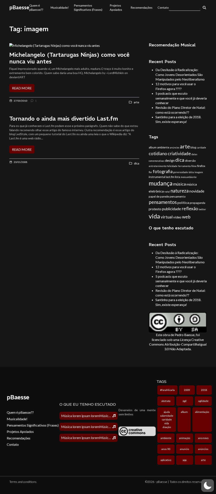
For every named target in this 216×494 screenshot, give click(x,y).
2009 (187, 390)
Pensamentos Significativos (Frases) (88, 7)
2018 (204, 390)
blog (193, 147)
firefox (201, 166)
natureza (179, 191)
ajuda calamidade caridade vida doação (166, 419)
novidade (196, 191)
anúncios (174, 147)
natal (167, 191)
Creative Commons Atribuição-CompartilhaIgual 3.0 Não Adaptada (178, 344)
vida (154, 216)
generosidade (180, 172)
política (183, 203)
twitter (202, 209)
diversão (190, 160)
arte (185, 146)
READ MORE (22, 88)
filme (194, 166)
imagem (198, 172)
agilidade (203, 400)
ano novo (203, 438)
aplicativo (166, 460)
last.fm (170, 177)
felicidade (172, 166)
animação (184, 438)
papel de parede (159, 196)
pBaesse (19, 7)
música (179, 183)
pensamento (178, 196)
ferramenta (184, 166)
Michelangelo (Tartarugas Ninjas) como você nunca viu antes (69, 58)
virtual (167, 216)
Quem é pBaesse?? (36, 7)
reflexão (190, 208)
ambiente (163, 147)
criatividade (179, 153)
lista (177, 177)
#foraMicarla (167, 390)
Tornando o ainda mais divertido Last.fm (63, 118)
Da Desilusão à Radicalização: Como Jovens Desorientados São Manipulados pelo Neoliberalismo (180, 74)
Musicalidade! (60, 7)
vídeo (177, 217)
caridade (201, 147)
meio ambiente (189, 177)
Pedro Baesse (184, 335)
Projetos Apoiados (116, 7)
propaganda (197, 203)
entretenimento (157, 166)
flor (150, 172)
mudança (161, 183)
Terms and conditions (22, 481)
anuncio (184, 449)
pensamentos (163, 202)
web (186, 216)
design (170, 160)
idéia (191, 172)
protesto (155, 209)
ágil (184, 400)
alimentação (202, 411)
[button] (207, 485)
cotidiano (158, 153)
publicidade (171, 208)
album (153, 147)
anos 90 (165, 449)
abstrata (165, 400)
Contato (163, 7)
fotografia (163, 171)
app (184, 460)
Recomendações (142, 7)
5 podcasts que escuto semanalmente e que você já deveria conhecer (181, 98)
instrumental (157, 177)
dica (179, 160)
